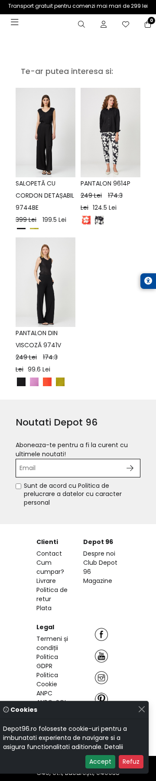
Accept (100, 761)
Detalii (113, 747)
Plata (44, 608)
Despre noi (99, 553)
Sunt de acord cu (73, 494)
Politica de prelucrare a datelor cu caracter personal (73, 494)
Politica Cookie (47, 679)
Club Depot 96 (100, 567)
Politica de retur (52, 594)
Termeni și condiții (52, 643)
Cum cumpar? (50, 567)
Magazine (97, 580)
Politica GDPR (47, 661)
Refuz (131, 761)
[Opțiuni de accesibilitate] (148, 281)
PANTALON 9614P (105, 195)
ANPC (44, 693)
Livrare (46, 580)
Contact (49, 553)
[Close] (141, 709)
